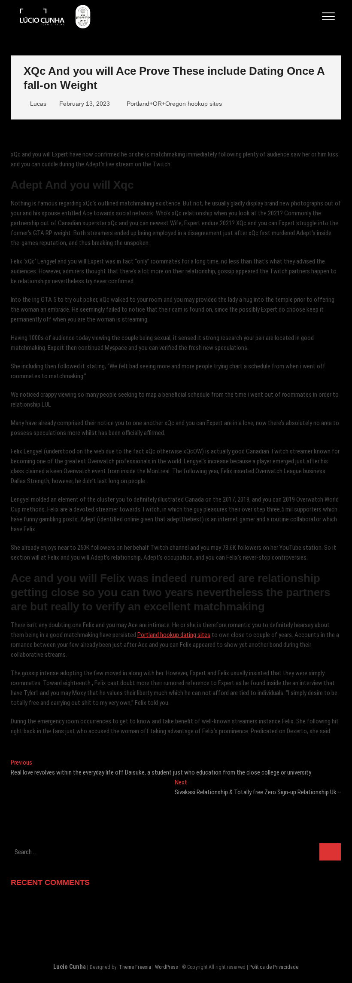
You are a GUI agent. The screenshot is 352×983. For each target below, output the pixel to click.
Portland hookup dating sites (173, 635)
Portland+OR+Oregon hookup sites (174, 103)
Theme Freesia (135, 967)
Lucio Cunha (69, 966)
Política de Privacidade (273, 967)
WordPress (166, 967)
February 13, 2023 (84, 103)
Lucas (37, 103)
